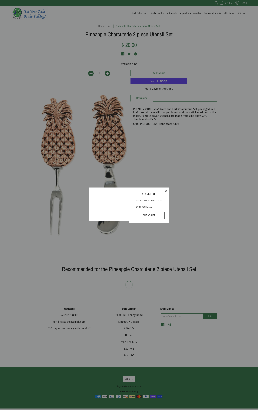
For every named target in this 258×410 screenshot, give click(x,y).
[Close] (165, 191)
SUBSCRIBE (149, 215)
